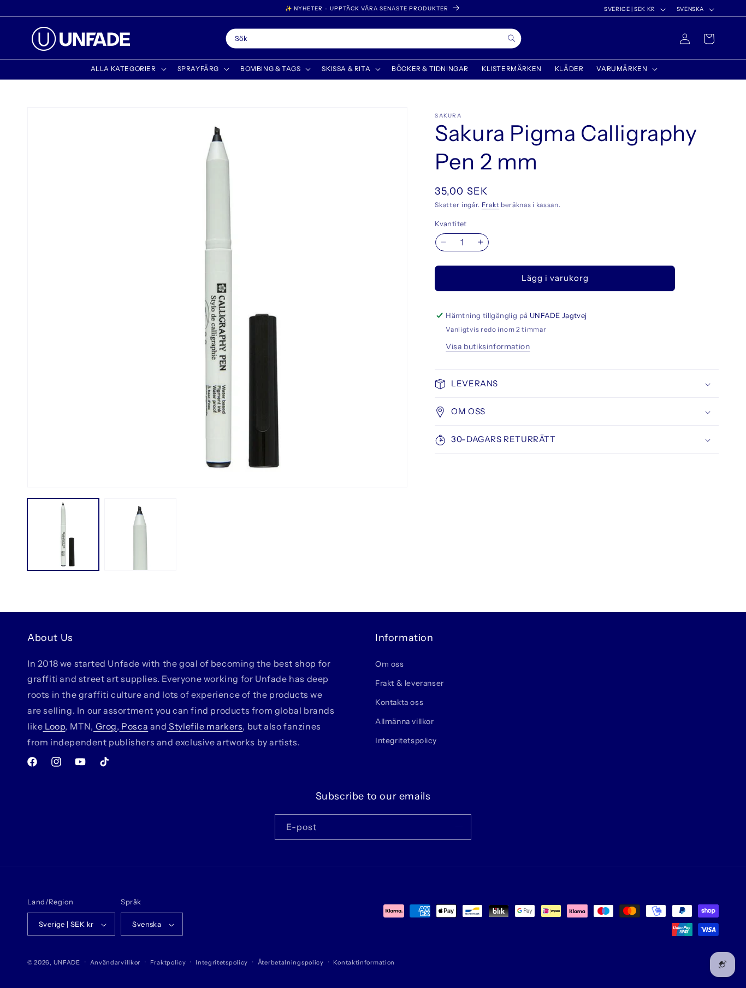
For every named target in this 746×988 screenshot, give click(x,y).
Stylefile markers (205, 725)
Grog (105, 725)
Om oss (389, 663)
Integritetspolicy (405, 740)
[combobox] (373, 39)
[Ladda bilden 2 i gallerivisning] (140, 534)
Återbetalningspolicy (291, 962)
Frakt (491, 205)
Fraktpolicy (168, 962)
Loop (54, 725)
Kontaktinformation (364, 962)
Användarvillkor (115, 962)
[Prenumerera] (459, 826)
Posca (134, 725)
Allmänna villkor (404, 721)
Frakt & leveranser (409, 682)
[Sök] (511, 38)
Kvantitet (451, 223)
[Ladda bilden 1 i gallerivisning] (63, 534)
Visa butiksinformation (488, 347)
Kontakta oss (399, 702)
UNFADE (67, 963)
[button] (127, 69)
